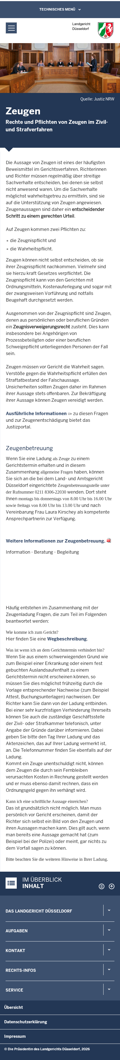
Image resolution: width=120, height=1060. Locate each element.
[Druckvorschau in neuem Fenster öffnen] (100, 886)
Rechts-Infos (21, 970)
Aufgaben (17, 930)
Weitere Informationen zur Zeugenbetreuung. (55, 541)
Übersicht (13, 1007)
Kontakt (15, 950)
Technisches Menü (57, 9)
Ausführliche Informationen (36, 413)
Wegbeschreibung (67, 639)
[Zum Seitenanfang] (110, 886)
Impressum (15, 1036)
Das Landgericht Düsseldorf (39, 911)
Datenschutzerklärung (25, 1021)
